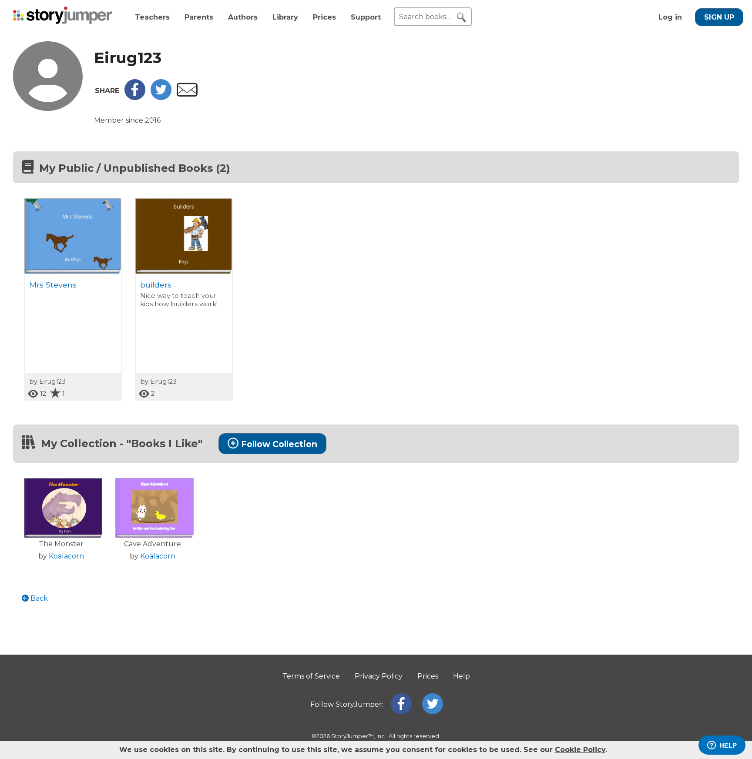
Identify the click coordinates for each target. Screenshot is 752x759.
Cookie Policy (580, 750)
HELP (728, 745)
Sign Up (719, 17)
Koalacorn (66, 556)
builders (155, 284)
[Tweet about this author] (161, 98)
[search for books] (461, 17)
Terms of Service (311, 676)
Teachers (152, 17)
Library (285, 17)
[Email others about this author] (187, 94)
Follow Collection (279, 444)
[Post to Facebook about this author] (134, 98)
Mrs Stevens (53, 284)
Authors (243, 17)
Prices (324, 17)
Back (38, 598)
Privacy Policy (379, 676)
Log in (670, 17)
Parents (199, 17)
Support (366, 17)
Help (461, 676)
